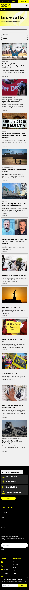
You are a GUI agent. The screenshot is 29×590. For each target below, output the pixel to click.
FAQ (14, 570)
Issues (2, 517)
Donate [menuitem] (25, 2)
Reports (3, 528)
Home (4, 9)
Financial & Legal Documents (20, 562)
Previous (6, 458)
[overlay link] (14, 60)
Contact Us (15, 564)
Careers (14, 573)
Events (14, 567)
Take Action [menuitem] (11, 1)
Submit (2, 549)
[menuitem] (2, 1)
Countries (3, 522)
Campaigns (4, 512)
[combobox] (14, 30)
